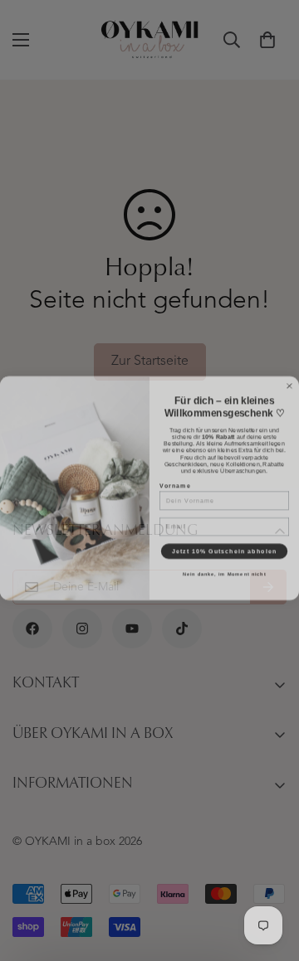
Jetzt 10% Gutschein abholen (224, 543)
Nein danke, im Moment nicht (225, 566)
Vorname (175, 477)
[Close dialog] (290, 378)
